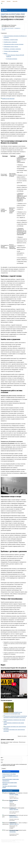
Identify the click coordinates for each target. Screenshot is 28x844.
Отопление (3, 14)
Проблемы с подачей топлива (11, 39)
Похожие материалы (11, 58)
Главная (3, 1)
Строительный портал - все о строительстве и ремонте (10, 13)
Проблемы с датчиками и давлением (12, 48)
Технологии (23, 13)
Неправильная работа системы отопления (13, 44)
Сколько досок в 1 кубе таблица (9, 774)
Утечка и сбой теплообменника (11, 51)
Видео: (5, 53)
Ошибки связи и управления (10, 42)
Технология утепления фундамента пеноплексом (15, 717)
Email (2, 759)
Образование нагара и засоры (11, 46)
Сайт (2, 762)
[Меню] (2, 10)
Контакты (8, 1)
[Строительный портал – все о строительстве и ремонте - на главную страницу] (1, 5)
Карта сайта (15, 1)
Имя (2, 757)
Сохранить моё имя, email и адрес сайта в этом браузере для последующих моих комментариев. (14, 765)
